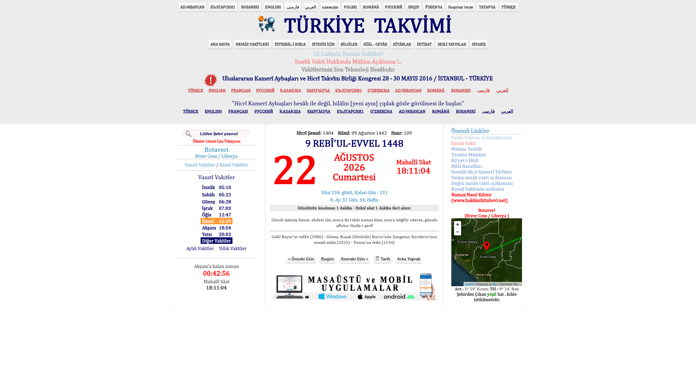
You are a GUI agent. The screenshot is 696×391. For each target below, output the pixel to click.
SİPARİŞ (479, 44)
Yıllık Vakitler (233, 248)
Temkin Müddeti (468, 154)
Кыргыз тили (460, 7)
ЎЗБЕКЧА (433, 7)
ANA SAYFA (220, 44)
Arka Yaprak (408, 259)
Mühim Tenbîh (466, 149)
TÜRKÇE (508, 7)
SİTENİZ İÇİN (323, 44)
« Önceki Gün (301, 259)
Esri (495, 284)
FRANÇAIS (241, 90)
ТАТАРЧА (487, 7)
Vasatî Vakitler (200, 165)
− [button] (457, 232)
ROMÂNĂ (371, 7)
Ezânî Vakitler (233, 165)
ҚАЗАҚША (290, 90)
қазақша (330, 7)
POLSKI (350, 7)
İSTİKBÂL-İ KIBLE (290, 44)
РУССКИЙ (393, 7)
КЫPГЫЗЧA (318, 90)
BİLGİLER (349, 44)
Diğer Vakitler (216, 241)
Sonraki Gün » (354, 259)
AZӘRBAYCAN (192, 7)
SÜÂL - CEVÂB (375, 44)
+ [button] (457, 224)
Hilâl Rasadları (466, 166)
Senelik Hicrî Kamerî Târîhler (481, 172)
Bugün (327, 259)
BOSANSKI (250, 7)
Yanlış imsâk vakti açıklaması (481, 177)
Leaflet (469, 284)
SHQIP (413, 7)
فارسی (293, 7)
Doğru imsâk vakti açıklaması (482, 183)
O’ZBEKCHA (379, 90)
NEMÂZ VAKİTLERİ (252, 44)
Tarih (385, 259)
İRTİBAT (424, 44)
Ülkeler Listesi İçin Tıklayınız (216, 141)
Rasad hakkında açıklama (477, 189)
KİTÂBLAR (402, 44)
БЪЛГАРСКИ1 (222, 7)
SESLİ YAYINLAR (452, 44)
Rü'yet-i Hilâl (464, 160)
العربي (310, 7)
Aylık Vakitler (200, 248)
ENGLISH (273, 7)
